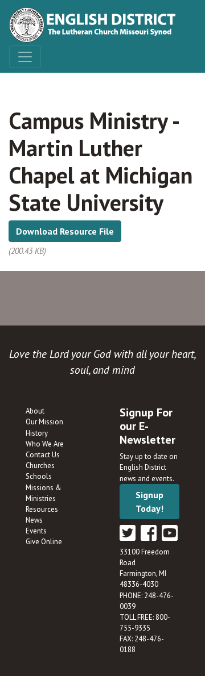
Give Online (44, 541)
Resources (42, 509)
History (37, 433)
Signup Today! (149, 501)
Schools (39, 476)
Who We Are (45, 444)
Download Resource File (65, 231)
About (35, 411)
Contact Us (43, 455)
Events (36, 531)
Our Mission (44, 422)
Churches (40, 465)
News (34, 520)
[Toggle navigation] (25, 56)
